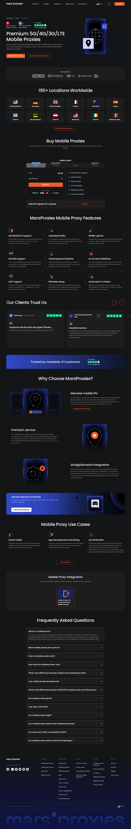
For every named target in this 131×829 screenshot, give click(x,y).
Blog (60, 775)
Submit (84, 204)
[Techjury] (55, 76)
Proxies (17, 18)
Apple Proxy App (98, 781)
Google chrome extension (98, 764)
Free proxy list (63, 795)
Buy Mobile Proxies (15, 56)
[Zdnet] (96, 76)
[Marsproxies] (14, 3)
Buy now (46, 185)
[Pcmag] (38, 76)
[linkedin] (23, 769)
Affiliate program (64, 771)
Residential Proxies (47, 763)
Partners (113, 767)
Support (113, 771)
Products (35, 4)
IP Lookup (96, 773)
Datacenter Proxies (47, 767)
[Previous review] (114, 302)
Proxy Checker (98, 785)
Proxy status (62, 787)
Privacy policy (80, 767)
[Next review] (122, 302)
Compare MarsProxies (81, 409)
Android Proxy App (99, 777)
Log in (109, 4)
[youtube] (27, 769)
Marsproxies (9, 18)
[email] (7, 769)
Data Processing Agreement (81, 776)
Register (120, 4)
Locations (57, 4)
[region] (65, 332)
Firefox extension (98, 769)
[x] (12, 769)
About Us (114, 763)
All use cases (65, 562)
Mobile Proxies (25, 18)
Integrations (62, 763)
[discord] (16, 769)
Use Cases (82, 4)
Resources (69, 4)
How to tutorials (64, 783)
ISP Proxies (44, 771)
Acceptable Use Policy (83, 771)
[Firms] (70, 76)
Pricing (46, 4)
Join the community (21, 510)
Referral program (64, 767)
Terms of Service (81, 763)
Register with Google (40, 56)
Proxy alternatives (64, 798)
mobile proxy (34, 635)
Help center (62, 779)
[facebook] (20, 769)
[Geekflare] (84, 76)
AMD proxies (104, 550)
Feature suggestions (65, 791)
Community (115, 775)
